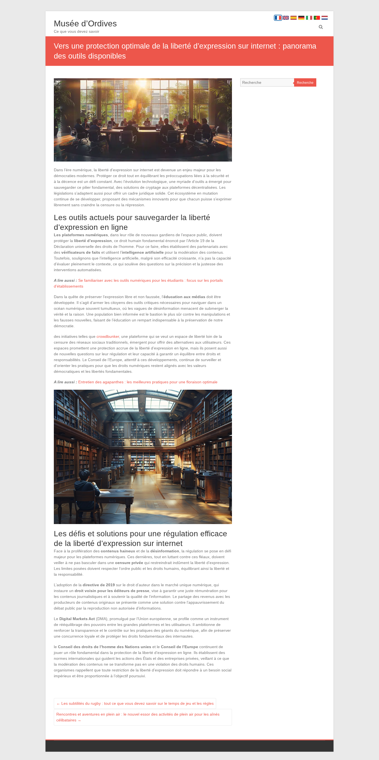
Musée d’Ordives (85, 23)
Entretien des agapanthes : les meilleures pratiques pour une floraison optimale (148, 382)
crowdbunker (108, 336)
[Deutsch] (301, 18)
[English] (285, 18)
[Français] (278, 18)
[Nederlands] (324, 18)
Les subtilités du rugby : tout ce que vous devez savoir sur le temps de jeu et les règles (135, 703)
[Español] (293, 18)
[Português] (317, 18)
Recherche (305, 83)
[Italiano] (309, 18)
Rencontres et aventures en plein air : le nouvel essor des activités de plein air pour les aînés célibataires (137, 717)
